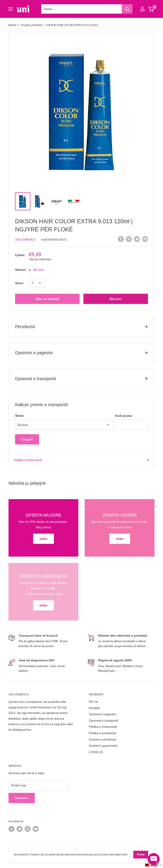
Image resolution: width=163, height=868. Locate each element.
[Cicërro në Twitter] (137, 239)
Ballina (12, 25)
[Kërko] (127, 9)
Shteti (19, 415)
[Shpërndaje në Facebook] (121, 239)
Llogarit (27, 439)
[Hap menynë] (10, 9)
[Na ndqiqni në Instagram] (28, 829)
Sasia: (19, 283)
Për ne (93, 701)
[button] (154, 865)
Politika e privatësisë (102, 733)
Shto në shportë (47, 299)
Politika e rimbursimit (28, 460)
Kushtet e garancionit (103, 745)
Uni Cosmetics (25, 239)
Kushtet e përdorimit (102, 739)
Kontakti (94, 708)
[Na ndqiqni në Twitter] (19, 829)
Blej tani (116, 299)
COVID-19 (96, 752)
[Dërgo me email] (145, 239)
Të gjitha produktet (31, 25)
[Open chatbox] (154, 859)
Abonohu (21, 798)
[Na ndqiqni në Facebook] (11, 829)
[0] (151, 8)
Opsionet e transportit (103, 720)
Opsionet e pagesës (102, 714)
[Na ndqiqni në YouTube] (36, 829)
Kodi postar (123, 415)
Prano (140, 854)
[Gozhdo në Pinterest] (129, 239)
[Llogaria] (142, 9)
